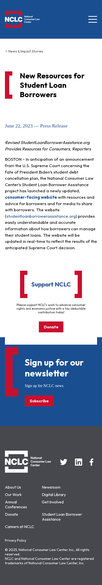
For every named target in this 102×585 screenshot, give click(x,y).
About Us (13, 487)
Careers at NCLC (19, 526)
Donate (51, 326)
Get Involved (53, 501)
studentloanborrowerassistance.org (41, 216)
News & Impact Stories (25, 51)
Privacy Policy (15, 540)
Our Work (13, 494)
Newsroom (51, 487)
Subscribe (39, 400)
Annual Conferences (16, 504)
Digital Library (54, 494)
